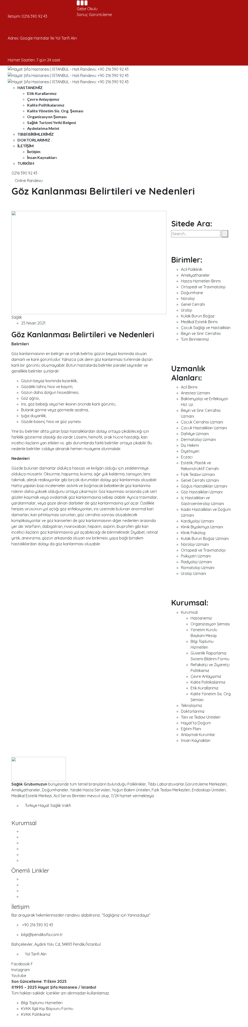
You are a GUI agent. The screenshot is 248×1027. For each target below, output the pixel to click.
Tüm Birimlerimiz (195, 339)
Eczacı (187, 457)
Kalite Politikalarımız (45, 105)
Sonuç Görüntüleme (94, 14)
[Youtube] (86, 2)
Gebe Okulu (87, 8)
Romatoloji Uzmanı (197, 567)
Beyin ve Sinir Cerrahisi (201, 333)
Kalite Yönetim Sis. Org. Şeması (55, 110)
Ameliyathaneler (195, 275)
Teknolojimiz (191, 705)
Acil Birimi (189, 387)
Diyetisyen (190, 451)
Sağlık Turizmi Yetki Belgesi (51, 122)
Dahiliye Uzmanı (195, 433)
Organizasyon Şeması (47, 116)
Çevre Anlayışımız (43, 99)
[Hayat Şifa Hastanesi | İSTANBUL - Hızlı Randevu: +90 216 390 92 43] (68, 68)
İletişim (25, 145)
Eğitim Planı (191, 728)
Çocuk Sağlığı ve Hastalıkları (206, 327)
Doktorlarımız (33, 140)
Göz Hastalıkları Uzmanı (202, 491)
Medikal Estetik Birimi (199, 321)
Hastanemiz (30, 87)
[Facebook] (78, 2)
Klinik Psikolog (193, 532)
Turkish (25, 163)
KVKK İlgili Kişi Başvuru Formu (47, 1008)
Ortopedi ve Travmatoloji (203, 286)
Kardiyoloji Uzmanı (197, 521)
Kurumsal (189, 612)
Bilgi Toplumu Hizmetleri (41, 1002)
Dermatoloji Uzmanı (198, 439)
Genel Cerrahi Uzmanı (200, 480)
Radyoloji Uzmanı (196, 561)
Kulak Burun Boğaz (198, 316)
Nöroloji (188, 298)
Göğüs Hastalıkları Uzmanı (204, 486)
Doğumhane (192, 292)
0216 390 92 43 (34, 16)
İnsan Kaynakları (42, 157)
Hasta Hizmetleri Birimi (201, 281)
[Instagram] (82, 2)
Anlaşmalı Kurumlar (198, 734)
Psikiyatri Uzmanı (196, 556)
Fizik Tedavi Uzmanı (198, 474)
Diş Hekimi (190, 445)
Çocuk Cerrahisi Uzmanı (202, 422)
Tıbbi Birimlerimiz (35, 134)
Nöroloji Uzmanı (195, 544)
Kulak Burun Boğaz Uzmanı (205, 538)
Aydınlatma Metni (43, 128)
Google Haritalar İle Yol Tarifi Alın (48, 38)
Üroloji (186, 310)
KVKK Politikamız (36, 1014)
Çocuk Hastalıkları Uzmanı (204, 427)
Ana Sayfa (30, 831)
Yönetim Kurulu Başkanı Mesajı (48, 842)
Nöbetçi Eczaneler (37, 879)
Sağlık (16, 317)
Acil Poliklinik (191, 269)
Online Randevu (28, 180)
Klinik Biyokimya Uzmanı (202, 526)
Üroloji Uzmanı (193, 573)
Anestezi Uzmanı (195, 392)
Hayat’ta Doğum (196, 723)
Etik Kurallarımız (42, 93)
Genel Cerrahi (193, 304)
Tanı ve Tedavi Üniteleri (200, 717)
